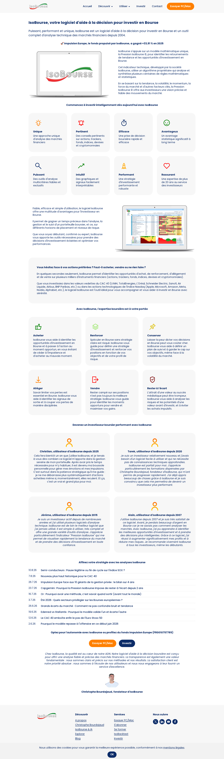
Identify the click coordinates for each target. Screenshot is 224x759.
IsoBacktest (121, 734)
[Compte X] (156, 721)
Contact (157, 6)
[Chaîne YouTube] (169, 721)
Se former (120, 729)
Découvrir (104, 6)
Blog (77, 738)
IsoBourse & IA (83, 729)
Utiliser (123, 6)
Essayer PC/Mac (180, 6)
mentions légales (173, 747)
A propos (80, 720)
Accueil (87, 6)
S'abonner (120, 725)
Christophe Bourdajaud (89, 725)
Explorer (80, 734)
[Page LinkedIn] (162, 721)
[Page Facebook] (175, 721)
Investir (140, 6)
